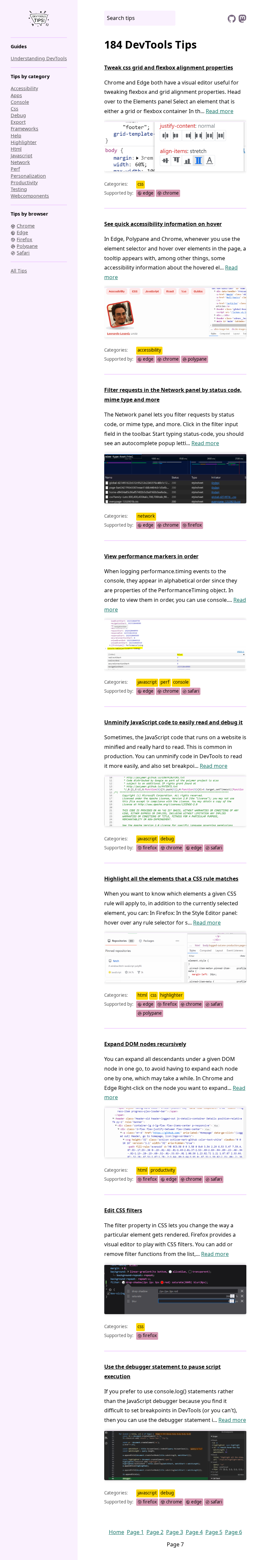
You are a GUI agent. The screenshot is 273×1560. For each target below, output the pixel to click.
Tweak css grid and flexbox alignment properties (168, 67)
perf (15, 169)
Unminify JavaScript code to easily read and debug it (173, 722)
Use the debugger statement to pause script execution (162, 1371)
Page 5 (213, 1532)
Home (116, 1532)
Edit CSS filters (123, 1210)
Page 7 (175, 1544)
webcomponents (30, 196)
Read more (219, 111)
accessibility (24, 88)
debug (18, 115)
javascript (21, 155)
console (20, 102)
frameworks (24, 128)
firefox (194, 525)
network (20, 162)
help (16, 135)
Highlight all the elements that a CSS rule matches (171, 878)
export (18, 122)
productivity (24, 182)
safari (193, 691)
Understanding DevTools (39, 58)
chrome (170, 193)
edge (147, 193)
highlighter (24, 142)
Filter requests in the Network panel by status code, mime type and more (173, 394)
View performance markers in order (151, 556)
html (16, 149)
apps (16, 95)
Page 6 (233, 1532)
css (14, 108)
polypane (197, 359)
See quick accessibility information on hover (163, 224)
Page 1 (135, 1532)
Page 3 (174, 1532)
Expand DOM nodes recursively (145, 1044)
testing (19, 189)
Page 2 (154, 1532)
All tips (19, 270)
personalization (28, 176)
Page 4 (194, 1532)
